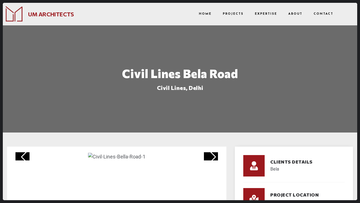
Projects (233, 14)
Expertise (266, 14)
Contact (323, 14)
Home (205, 14)
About (295, 14)
